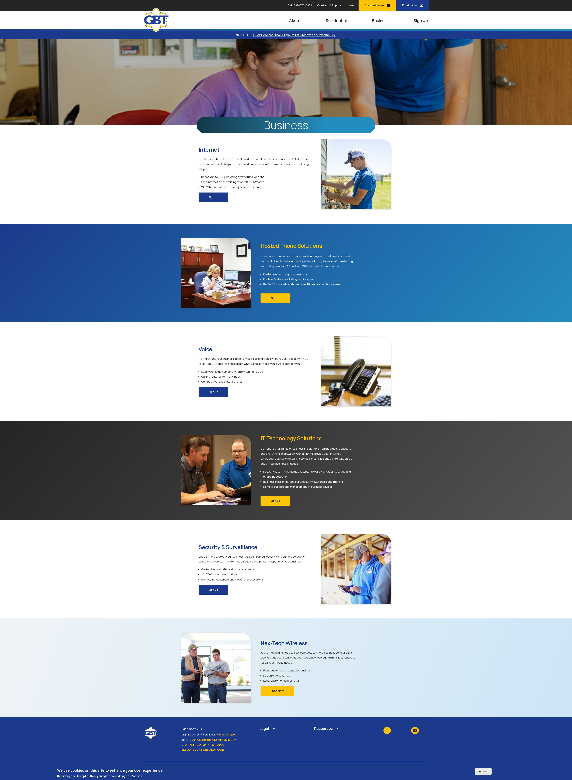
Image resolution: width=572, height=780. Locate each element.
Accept (483, 771)
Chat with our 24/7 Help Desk (202, 744)
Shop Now (277, 691)
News (351, 5)
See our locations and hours (203, 749)
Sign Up (421, 20)
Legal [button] (264, 729)
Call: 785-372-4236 (299, 5)
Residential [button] (336, 20)
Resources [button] (323, 729)
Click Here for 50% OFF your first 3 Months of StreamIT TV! (294, 35)
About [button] (295, 20)
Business (380, 20)
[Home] (157, 20)
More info (137, 776)
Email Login (409, 5)
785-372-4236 (226, 734)
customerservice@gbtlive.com (213, 739)
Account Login (374, 5)
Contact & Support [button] (330, 5)
